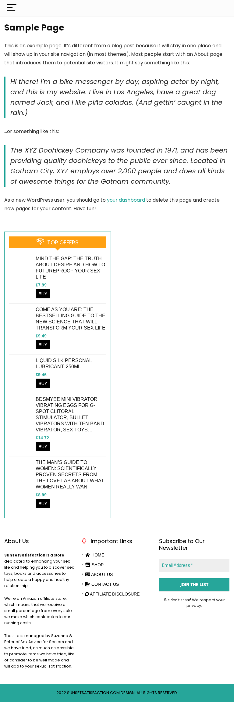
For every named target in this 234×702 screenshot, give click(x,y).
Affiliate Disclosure (114, 594)
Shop (97, 564)
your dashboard (126, 199)
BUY (43, 293)
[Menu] (11, 8)
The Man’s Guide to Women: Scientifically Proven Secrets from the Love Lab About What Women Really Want (70, 474)
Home (97, 555)
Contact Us (104, 584)
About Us (101, 574)
